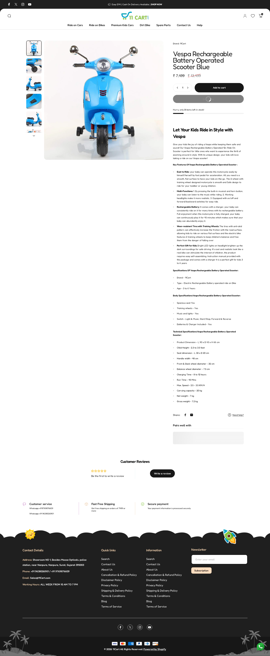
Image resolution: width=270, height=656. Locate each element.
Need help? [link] (238, 415)
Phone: (26, 571)
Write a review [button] (162, 473)
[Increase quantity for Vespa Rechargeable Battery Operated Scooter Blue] (188, 88)
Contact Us (108, 564)
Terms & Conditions (113, 595)
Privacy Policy (109, 585)
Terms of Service (111, 606)
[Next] (155, 100)
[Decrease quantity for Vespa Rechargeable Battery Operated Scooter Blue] (176, 88)
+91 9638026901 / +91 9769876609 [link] (46, 571)
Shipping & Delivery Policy (116, 590)
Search (105, 559)
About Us (106, 569)
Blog (104, 601)
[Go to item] (34, 48)
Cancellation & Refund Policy (119, 574)
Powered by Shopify (154, 649)
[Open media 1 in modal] (104, 100)
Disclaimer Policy (111, 580)
